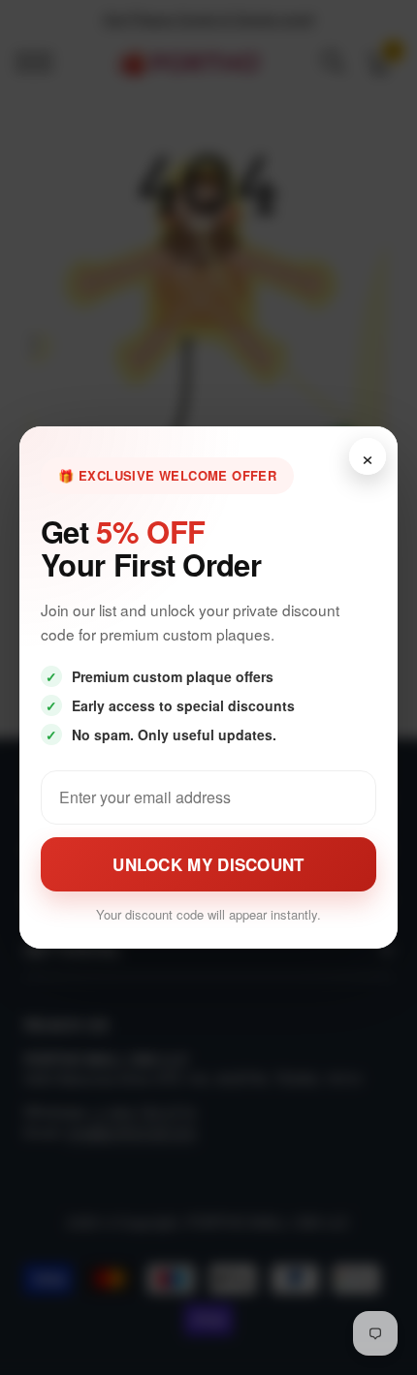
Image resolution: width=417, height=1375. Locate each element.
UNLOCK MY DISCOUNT (208, 864)
